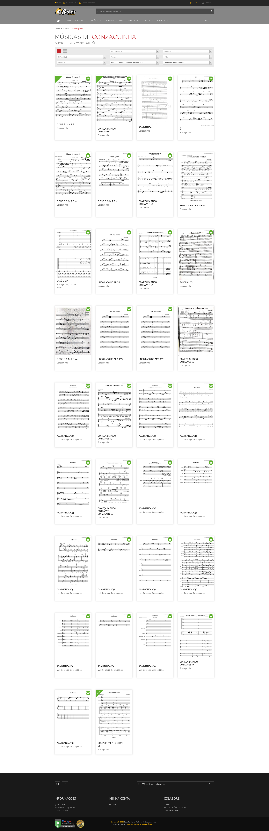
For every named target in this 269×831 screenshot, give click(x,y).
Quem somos (60, 804)
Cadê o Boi (62, 281)
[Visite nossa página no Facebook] (196, 3)
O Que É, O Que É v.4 (67, 359)
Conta (207, 3)
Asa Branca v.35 (147, 436)
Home (57, 29)
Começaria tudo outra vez (107, 130)
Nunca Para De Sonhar (192, 205)
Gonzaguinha (62, 128)
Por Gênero (94, 21)
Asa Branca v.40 (65, 589)
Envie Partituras (171, 810)
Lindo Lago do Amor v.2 (151, 359)
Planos (167, 804)
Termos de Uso (61, 810)
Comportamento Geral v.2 (110, 744)
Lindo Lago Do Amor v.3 (110, 359)
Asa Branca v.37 (147, 589)
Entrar (59, 3)
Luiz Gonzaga (63, 439)
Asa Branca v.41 (65, 666)
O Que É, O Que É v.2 (67, 201)
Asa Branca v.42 (188, 436)
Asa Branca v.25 (65, 436)
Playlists (148, 21)
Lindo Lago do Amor (109, 282)
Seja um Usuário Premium (175, 807)
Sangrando (186, 282)
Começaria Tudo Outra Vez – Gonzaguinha (107, 511)
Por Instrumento (73, 21)
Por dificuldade (114, 21)
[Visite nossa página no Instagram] (190, 3)
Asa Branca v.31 (106, 666)
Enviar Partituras (88, 3)
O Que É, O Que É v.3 (108, 201)
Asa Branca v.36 (147, 508)
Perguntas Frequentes (65, 807)
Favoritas (133, 21)
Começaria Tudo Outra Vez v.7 (107, 437)
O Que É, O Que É (65, 124)
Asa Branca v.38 (106, 589)
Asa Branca (145, 127)
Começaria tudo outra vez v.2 (148, 202)
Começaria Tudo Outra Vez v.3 (148, 283)
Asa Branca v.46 (188, 589)
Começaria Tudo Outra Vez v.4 (189, 360)
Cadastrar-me (72, 3)
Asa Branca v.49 (147, 666)
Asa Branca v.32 (188, 513)
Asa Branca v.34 (65, 513)
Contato (207, 21)
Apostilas (162, 21)
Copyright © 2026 (117, 822)
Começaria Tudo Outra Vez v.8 (189, 663)
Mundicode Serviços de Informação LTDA (140, 824)
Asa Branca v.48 (65, 743)
